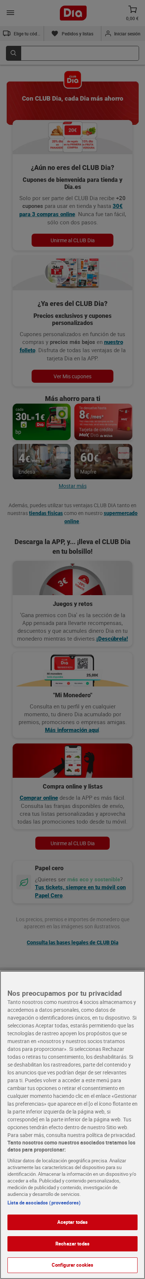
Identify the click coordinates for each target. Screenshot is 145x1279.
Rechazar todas (72, 1243)
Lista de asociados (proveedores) (44, 1202)
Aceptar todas (72, 1222)
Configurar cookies (72, 1264)
